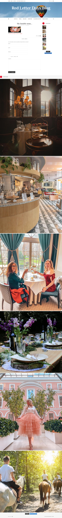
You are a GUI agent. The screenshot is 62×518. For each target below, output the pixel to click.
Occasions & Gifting (37, 18)
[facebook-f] (8, 516)
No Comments (27, 25)
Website (9, 51)
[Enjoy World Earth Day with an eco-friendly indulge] (44, 40)
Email (9, 47)
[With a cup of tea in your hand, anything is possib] (44, 35)
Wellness (24, 18)
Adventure (30, 18)
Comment (9, 58)
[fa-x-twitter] (9, 516)
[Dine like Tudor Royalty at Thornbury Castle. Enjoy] (44, 27)
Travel (20, 18)
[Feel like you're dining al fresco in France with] (44, 44)
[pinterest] (12, 516)
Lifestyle (15, 18)
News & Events (45, 18)
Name (9, 43)
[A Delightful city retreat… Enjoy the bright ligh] (44, 31)
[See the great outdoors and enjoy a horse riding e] (44, 48)
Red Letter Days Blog (31, 8)
